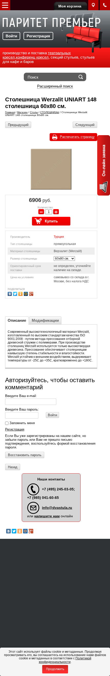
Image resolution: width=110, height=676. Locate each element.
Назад (12, 467)
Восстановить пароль (24, 455)
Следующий (84, 125)
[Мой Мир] (26, 293)
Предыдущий (18, 125)
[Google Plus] (32, 293)
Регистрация (38, 36)
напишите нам (47, 516)
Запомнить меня (21, 423)
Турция (59, 237)
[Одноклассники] (21, 293)
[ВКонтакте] (10, 293)
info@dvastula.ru (57, 508)
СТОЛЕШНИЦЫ (49, 112)
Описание (17, 320)
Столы (34, 112)
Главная (10, 112)
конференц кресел (32, 57)
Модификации (45, 320)
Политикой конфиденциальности (65, 660)
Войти (11, 36)
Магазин (22, 112)
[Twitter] (15, 293)
